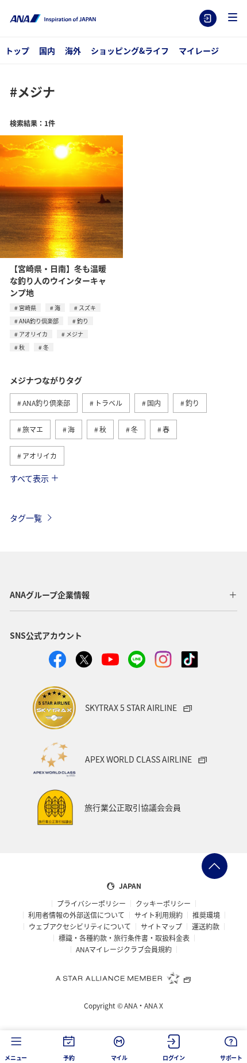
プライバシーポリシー (91, 903)
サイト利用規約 (158, 915)
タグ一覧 (26, 517)
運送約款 (205, 926)
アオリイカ (33, 334)
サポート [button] (231, 1057)
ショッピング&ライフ (130, 50)
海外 (73, 50)
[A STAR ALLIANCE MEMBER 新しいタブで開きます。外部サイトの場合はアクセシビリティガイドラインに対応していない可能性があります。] (123, 977)
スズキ (87, 307)
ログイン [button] (174, 1057)
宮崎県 (27, 307)
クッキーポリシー (163, 903)
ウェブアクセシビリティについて (80, 926)
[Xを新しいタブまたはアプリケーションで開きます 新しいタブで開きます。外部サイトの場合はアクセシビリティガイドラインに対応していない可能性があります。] (83, 659)
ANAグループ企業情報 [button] (50, 594)
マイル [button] (119, 1057)
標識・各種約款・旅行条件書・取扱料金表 (124, 938)
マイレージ (199, 50)
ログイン (208, 18)
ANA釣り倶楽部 (39, 320)
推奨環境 (206, 915)
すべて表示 (29, 478)
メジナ (74, 334)
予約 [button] (69, 1057)
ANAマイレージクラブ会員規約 (124, 949)
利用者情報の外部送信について (76, 915)
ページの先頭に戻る (214, 866)
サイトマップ (161, 926)
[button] (232, 18)
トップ (17, 50)
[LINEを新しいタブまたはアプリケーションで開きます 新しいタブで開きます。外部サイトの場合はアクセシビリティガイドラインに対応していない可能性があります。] (136, 659)
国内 (47, 50)
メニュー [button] (16, 1057)
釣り (82, 320)
